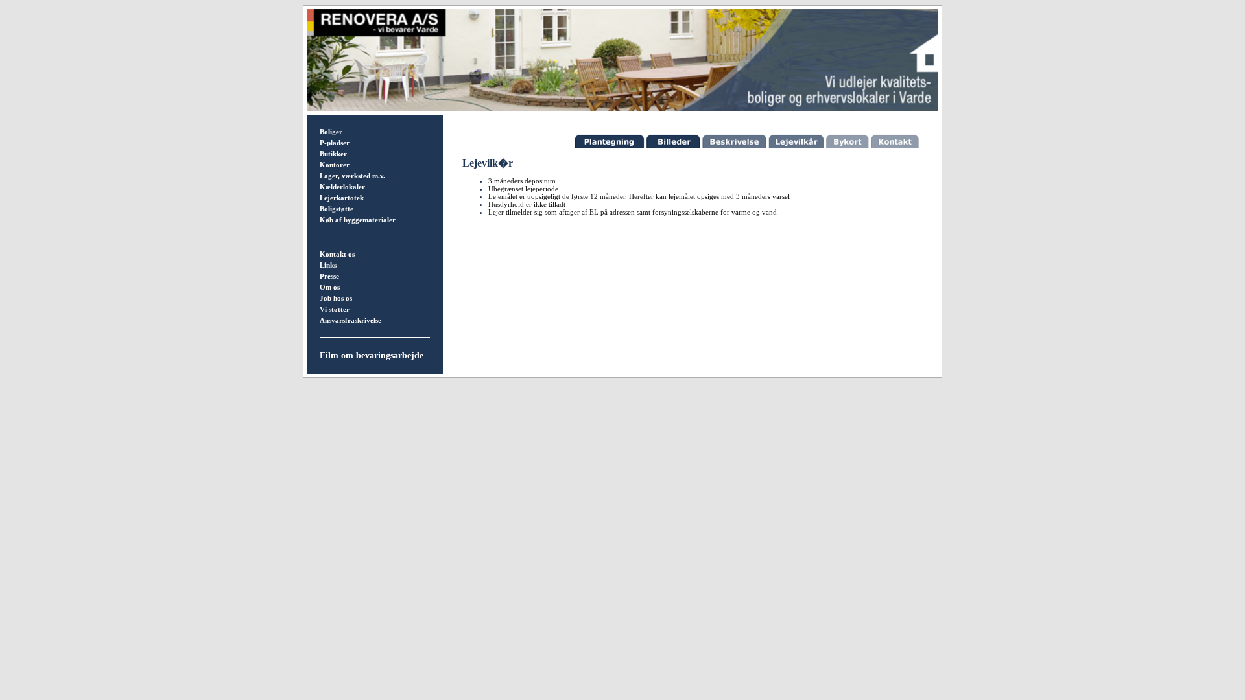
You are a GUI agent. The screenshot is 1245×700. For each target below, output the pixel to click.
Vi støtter (335, 309)
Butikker (333, 154)
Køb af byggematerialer (358, 220)
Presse (329, 276)
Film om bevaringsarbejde (371, 355)
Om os (330, 287)
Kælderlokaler (342, 187)
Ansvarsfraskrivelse (350, 320)
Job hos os (336, 298)
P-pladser (335, 142)
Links (328, 265)
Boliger (331, 131)
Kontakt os (337, 254)
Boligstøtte (336, 209)
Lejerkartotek (342, 198)
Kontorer (335, 165)
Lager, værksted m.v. (352, 176)
